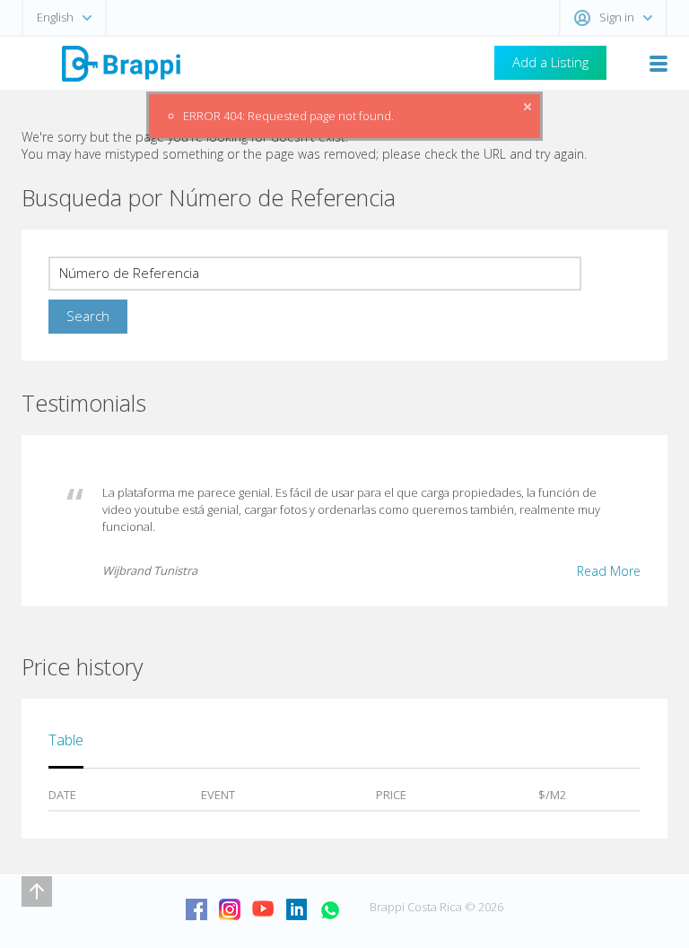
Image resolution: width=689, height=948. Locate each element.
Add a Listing (550, 62)
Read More (609, 570)
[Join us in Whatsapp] (329, 909)
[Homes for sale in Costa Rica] (120, 62)
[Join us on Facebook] (196, 909)
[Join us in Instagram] (229, 909)
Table (65, 740)
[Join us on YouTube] (263, 909)
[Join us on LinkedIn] (296, 909)
